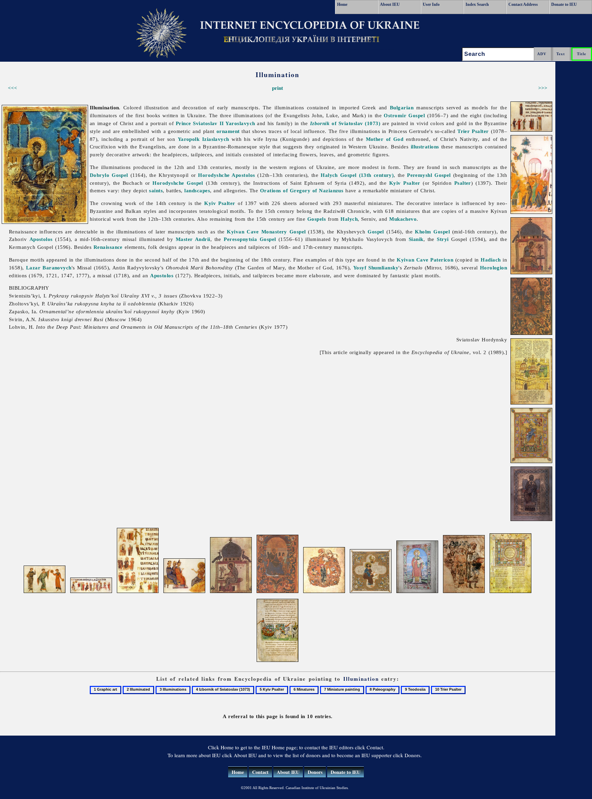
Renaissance (108, 247)
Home (342, 4)
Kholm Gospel (432, 231)
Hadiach (491, 260)
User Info (431, 4)
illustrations (425, 146)
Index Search (477, 4)
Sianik (416, 239)
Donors (315, 772)
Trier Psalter (473, 131)
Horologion (493, 267)
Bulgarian (402, 107)
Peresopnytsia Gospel (250, 239)
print (277, 88)
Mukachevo (403, 219)
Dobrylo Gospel (109, 175)
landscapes (197, 190)
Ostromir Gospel (404, 115)
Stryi (442, 239)
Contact (260, 772)
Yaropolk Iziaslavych (203, 139)
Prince (183, 123)
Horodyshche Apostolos (226, 175)
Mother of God (385, 139)
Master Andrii (193, 239)
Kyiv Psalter (404, 183)
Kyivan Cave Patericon (425, 260)
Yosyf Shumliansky (375, 267)
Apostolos (41, 239)
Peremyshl (419, 175)
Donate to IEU (564, 4)
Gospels (316, 219)
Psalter (462, 183)
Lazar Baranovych (49, 267)
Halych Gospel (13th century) (357, 175)
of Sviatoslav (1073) (345, 123)
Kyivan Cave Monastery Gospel (266, 231)
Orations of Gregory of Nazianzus (301, 190)
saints (156, 190)
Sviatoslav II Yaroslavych (224, 123)
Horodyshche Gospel (177, 183)
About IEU (390, 4)
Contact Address (523, 4)
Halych (349, 219)
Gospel (442, 175)
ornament (228, 131)
